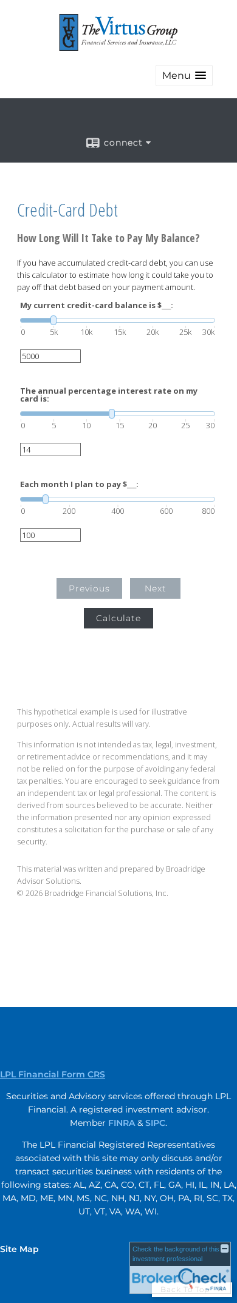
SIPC (155, 1122)
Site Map (19, 1249)
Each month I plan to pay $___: (79, 484)
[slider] (117, 320)
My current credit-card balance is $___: (96, 305)
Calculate (118, 618)
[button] (184, 75)
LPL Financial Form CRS (52, 1074)
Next (156, 588)
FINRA (121, 1122)
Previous (89, 588)
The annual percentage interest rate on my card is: (108, 395)
